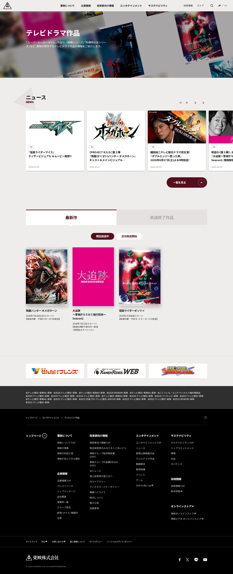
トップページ (32, 417)
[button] (195, 103)
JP (219, 5)
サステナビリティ (181, 435)
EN (225, 5)
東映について (64, 435)
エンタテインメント (50, 417)
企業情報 (62, 473)
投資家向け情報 (99, 435)
